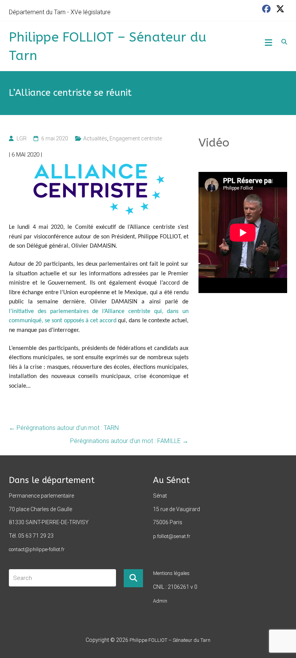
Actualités (95, 138)
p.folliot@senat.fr (171, 536)
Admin (160, 601)
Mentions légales (171, 573)
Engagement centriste (135, 138)
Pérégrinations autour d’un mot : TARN (64, 427)
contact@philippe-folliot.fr (37, 549)
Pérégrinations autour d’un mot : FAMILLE (129, 441)
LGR (22, 138)
